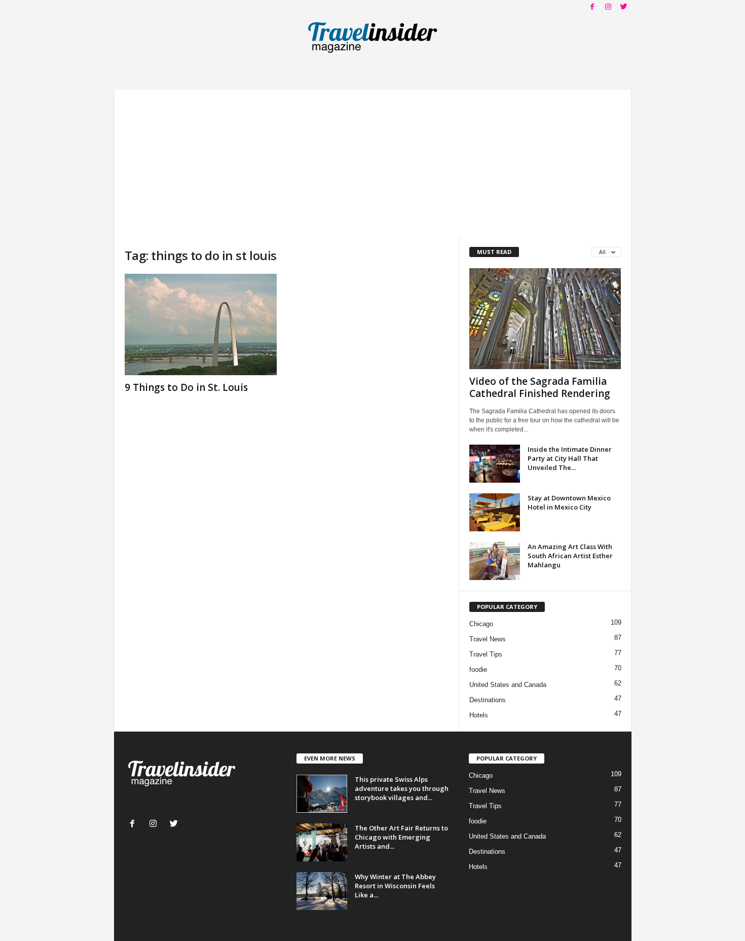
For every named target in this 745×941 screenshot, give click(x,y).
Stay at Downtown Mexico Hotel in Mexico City (569, 502)
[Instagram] (608, 7)
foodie (478, 669)
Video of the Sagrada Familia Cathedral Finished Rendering (539, 387)
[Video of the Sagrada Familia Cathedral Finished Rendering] (545, 318)
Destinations (487, 700)
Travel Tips (485, 654)
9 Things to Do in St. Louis (186, 387)
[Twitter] (624, 7)
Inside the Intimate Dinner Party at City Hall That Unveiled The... (570, 458)
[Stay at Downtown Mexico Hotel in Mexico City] (494, 512)
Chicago (481, 624)
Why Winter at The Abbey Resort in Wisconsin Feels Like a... (395, 885)
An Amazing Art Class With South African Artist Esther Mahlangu (570, 555)
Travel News (487, 639)
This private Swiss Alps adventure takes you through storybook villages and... (402, 788)
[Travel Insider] (372, 37)
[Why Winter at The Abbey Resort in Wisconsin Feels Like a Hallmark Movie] (321, 891)
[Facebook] (592, 7)
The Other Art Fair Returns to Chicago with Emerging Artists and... (401, 837)
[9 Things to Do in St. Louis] (201, 324)
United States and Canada (507, 685)
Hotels (478, 715)
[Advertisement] (372, 161)
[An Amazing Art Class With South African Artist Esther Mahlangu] (494, 561)
